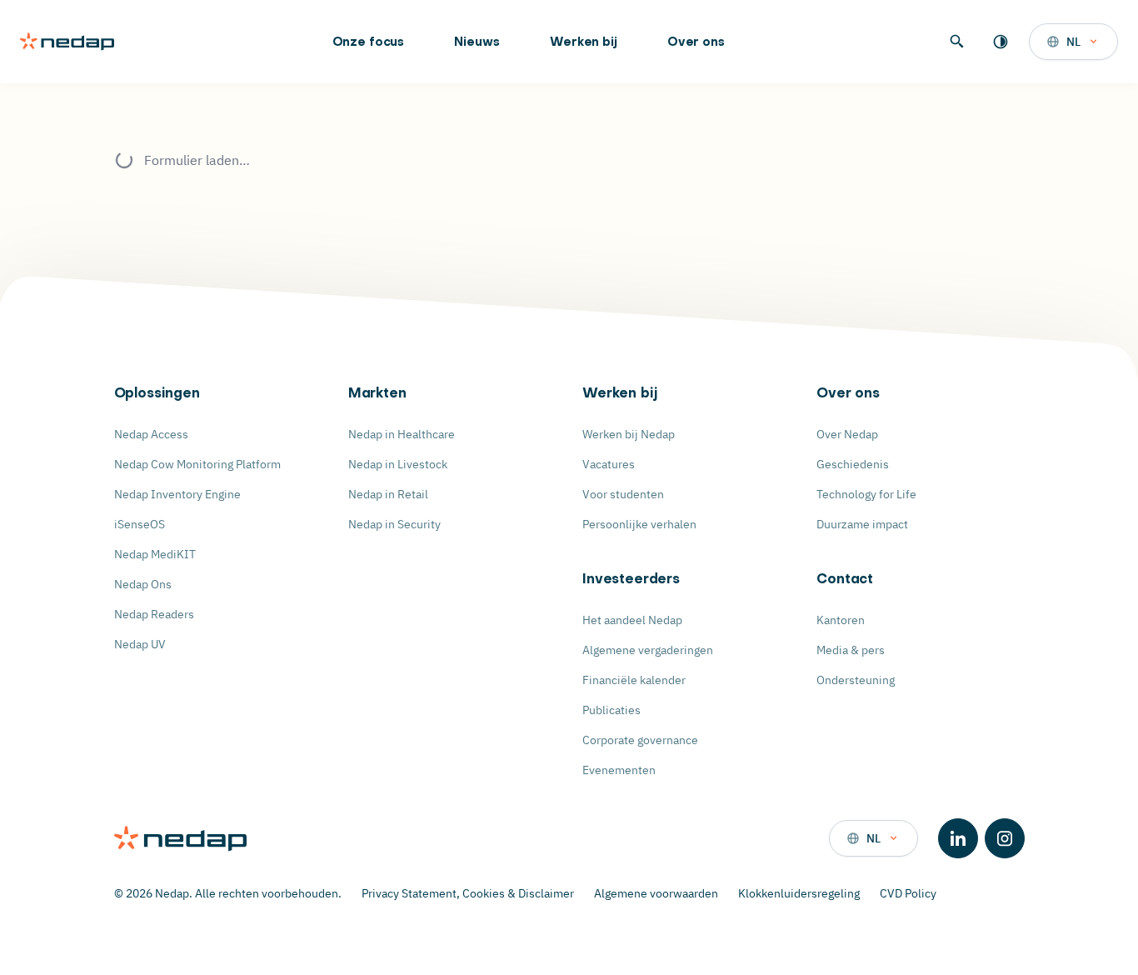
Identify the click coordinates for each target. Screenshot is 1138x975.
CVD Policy (908, 893)
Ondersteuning (855, 680)
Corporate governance (640, 740)
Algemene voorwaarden (656, 893)
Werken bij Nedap (628, 434)
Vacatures (608, 464)
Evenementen (619, 770)
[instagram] (1005, 838)
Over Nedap (847, 434)
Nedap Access (151, 434)
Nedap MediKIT (155, 554)
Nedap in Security (394, 524)
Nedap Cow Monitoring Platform (197, 464)
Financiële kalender (634, 680)
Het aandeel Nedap (632, 620)
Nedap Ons (143, 584)
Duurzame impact (862, 524)
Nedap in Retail (388, 494)
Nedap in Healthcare (401, 434)
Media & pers (850, 650)
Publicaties (611, 710)
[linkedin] (958, 838)
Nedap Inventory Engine (177, 494)
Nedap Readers (154, 614)
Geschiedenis (852, 464)
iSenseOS (139, 524)
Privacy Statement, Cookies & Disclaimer (468, 893)
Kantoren (840, 620)
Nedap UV (140, 644)
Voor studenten (623, 494)
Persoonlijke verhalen (639, 524)
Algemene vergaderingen (647, 650)
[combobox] (1073, 41)
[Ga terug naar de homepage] (67, 41)
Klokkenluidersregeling (799, 893)
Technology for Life (866, 494)
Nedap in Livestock (397, 464)
